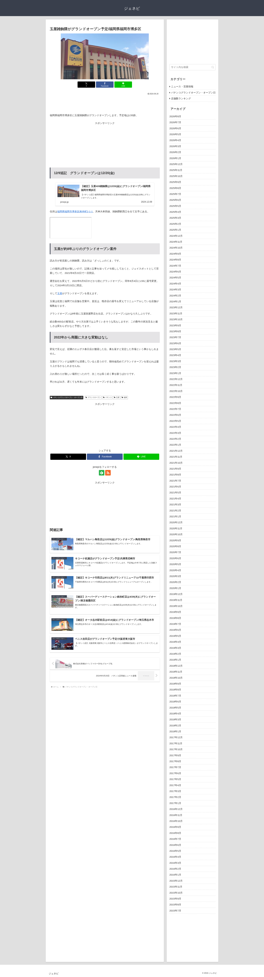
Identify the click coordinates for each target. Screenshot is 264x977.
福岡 (125, 397)
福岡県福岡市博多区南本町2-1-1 (75, 211)
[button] (212, 67)
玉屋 (59, 293)
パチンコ (108, 397)
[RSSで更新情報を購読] (108, 472)
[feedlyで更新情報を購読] (101, 472)
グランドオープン (94, 397)
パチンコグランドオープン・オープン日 (67, 397)
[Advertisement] (105, 103)
